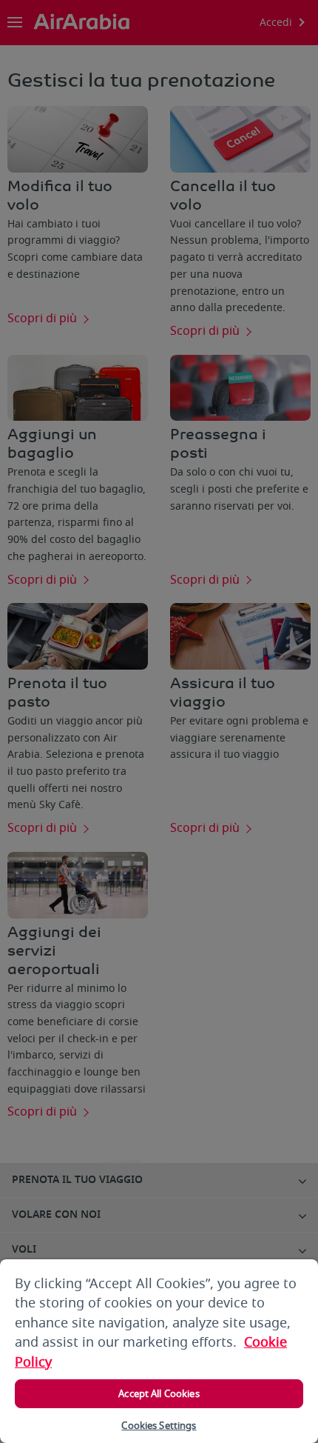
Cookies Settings (158, 1426)
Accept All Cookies (158, 1394)
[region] (159, 1351)
